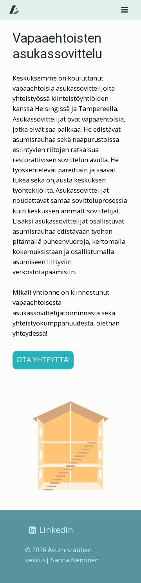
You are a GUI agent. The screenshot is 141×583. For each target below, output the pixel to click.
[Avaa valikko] (124, 10)
